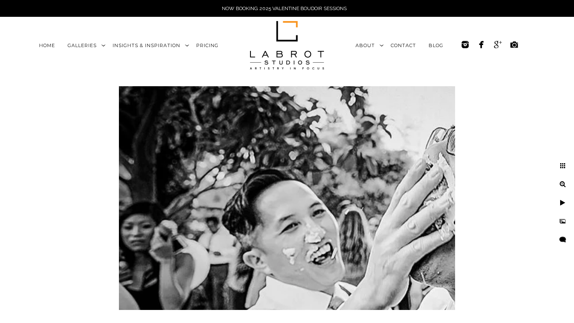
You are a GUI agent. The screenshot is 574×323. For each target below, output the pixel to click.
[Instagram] (465, 44)
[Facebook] (481, 44)
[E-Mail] (514, 44)
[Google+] (498, 44)
